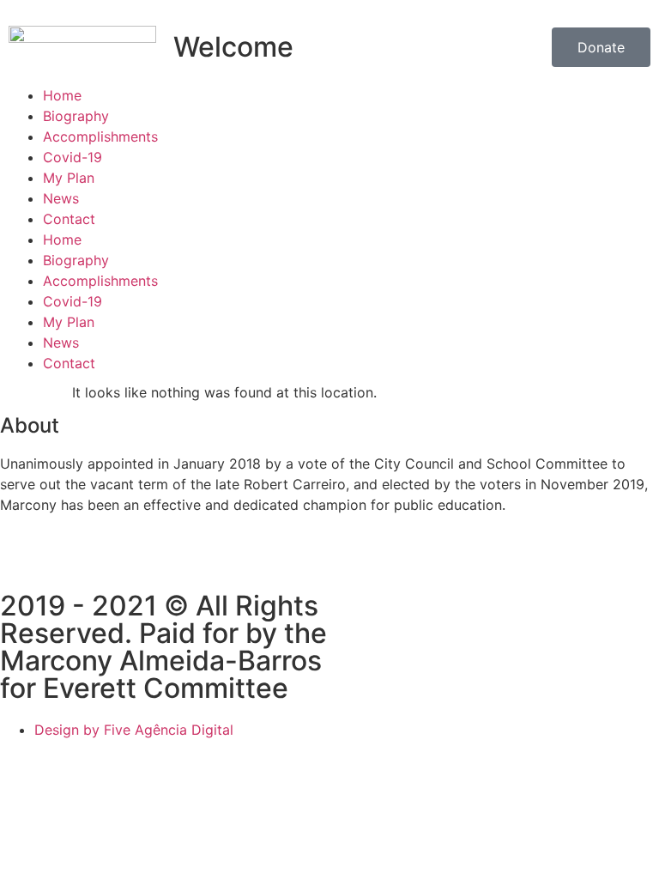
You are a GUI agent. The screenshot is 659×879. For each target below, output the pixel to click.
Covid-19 (72, 157)
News (61, 198)
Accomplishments (100, 136)
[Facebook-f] (21, 565)
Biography (76, 115)
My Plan (68, 177)
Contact (69, 218)
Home (62, 95)
